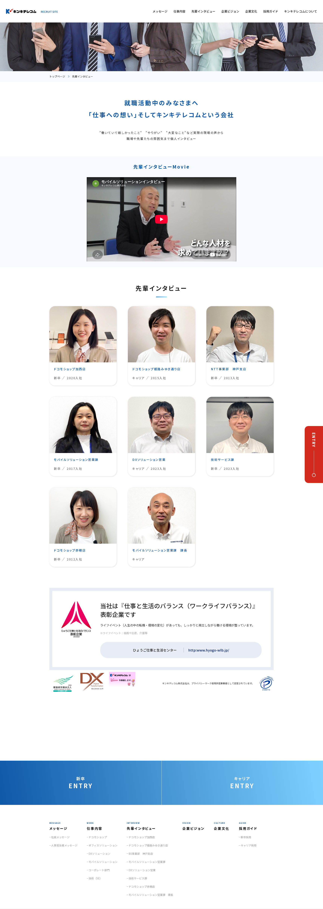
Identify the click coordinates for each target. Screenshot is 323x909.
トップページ (57, 76)
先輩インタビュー (203, 11)
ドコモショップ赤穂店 (142, 886)
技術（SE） (95, 878)
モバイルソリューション (103, 862)
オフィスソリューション (103, 845)
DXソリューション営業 (142, 870)
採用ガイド (270, 11)
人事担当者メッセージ (64, 845)
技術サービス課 (138, 878)
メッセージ (160, 11)
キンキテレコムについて (300, 11)
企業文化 (251, 11)
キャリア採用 (248, 845)
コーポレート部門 (99, 870)
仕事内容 (179, 11)
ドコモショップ (98, 837)
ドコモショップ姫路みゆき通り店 (148, 845)
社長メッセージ (60, 837)
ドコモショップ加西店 (142, 837)
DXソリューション (99, 853)
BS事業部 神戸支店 (141, 853)
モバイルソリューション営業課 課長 (151, 895)
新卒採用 (246, 837)
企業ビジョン (230, 11)
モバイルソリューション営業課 (147, 862)
